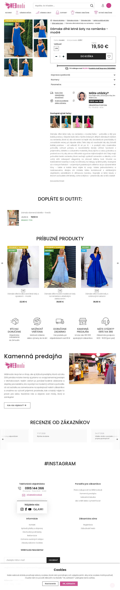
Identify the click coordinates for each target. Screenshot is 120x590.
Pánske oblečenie (82, 13)
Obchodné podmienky (32, 532)
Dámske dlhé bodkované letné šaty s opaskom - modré (23, 295)
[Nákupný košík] (108, 5)
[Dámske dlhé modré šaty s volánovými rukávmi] (97, 267)
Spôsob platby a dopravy (32, 528)
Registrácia (88, 525)
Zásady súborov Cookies (32, 543)
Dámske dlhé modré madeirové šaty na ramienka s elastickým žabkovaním (60, 296)
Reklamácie (32, 535)
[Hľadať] (92, 6)
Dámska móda (25, 13)
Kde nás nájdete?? (15, 405)
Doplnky (63, 13)
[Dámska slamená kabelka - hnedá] (13, 218)
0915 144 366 (96, 101)
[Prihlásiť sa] (103, 5)
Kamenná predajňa (88, 493)
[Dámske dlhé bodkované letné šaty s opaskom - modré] (23, 267)
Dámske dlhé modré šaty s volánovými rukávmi (97, 295)
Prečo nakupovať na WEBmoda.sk (88, 490)
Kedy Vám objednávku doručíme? (59, 95)
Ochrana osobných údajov (32, 539)
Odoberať (53, 560)
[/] (14, 321)
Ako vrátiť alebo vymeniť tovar (88, 501)
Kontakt (32, 525)
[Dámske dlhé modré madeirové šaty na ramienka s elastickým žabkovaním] (60, 267)
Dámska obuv (45, 13)
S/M (96, 291)
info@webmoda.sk (34, 495)
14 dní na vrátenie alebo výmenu (61, 102)
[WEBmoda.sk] (22, 509)
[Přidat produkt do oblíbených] (55, 207)
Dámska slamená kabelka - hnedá (36, 212)
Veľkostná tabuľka (88, 497)
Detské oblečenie (105, 13)
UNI (56, 48)
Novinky (8, 13)
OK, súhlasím (69, 583)
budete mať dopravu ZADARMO (102, 68)
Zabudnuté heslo (88, 528)
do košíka (87, 56)
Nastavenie (50, 583)
